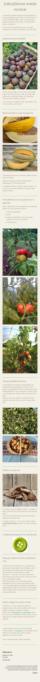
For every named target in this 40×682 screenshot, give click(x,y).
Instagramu (16, 612)
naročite (19, 631)
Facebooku (27, 612)
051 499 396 (6, 660)
